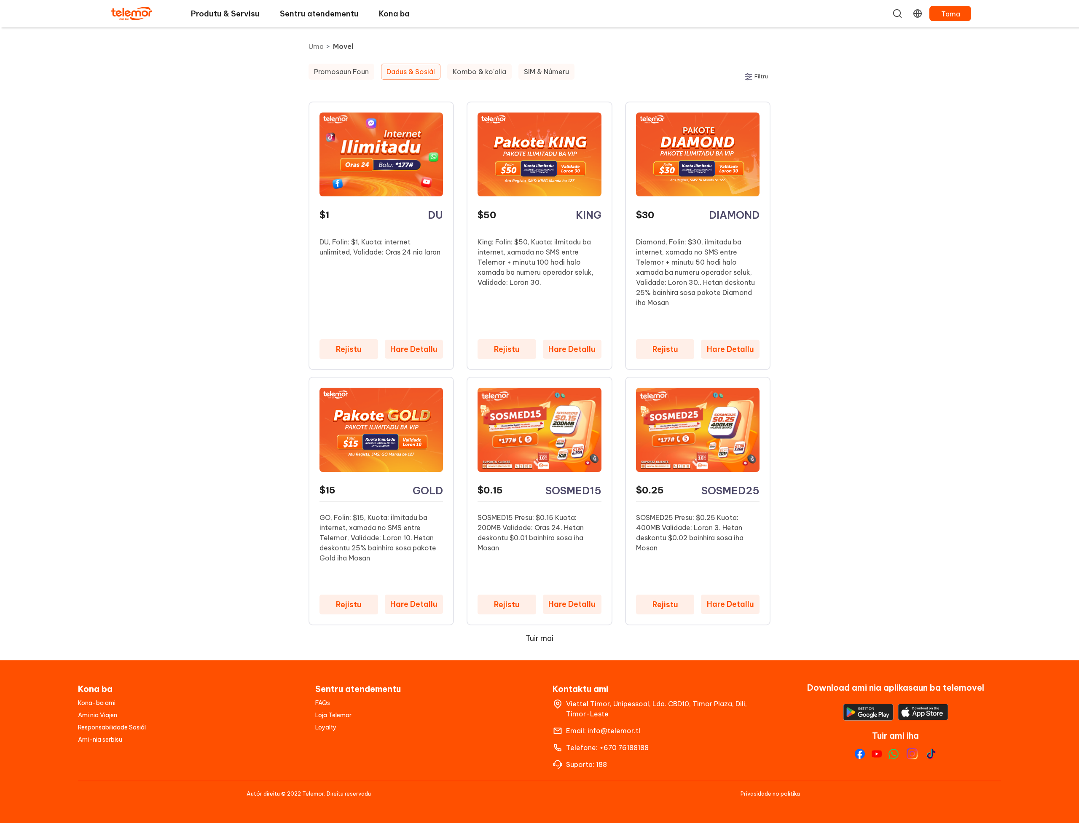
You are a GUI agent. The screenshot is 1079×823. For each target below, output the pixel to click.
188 (601, 764)
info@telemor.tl (614, 730)
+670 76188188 (624, 747)
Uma (316, 46)
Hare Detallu (414, 349)
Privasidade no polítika (770, 793)
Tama (950, 14)
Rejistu (349, 349)
